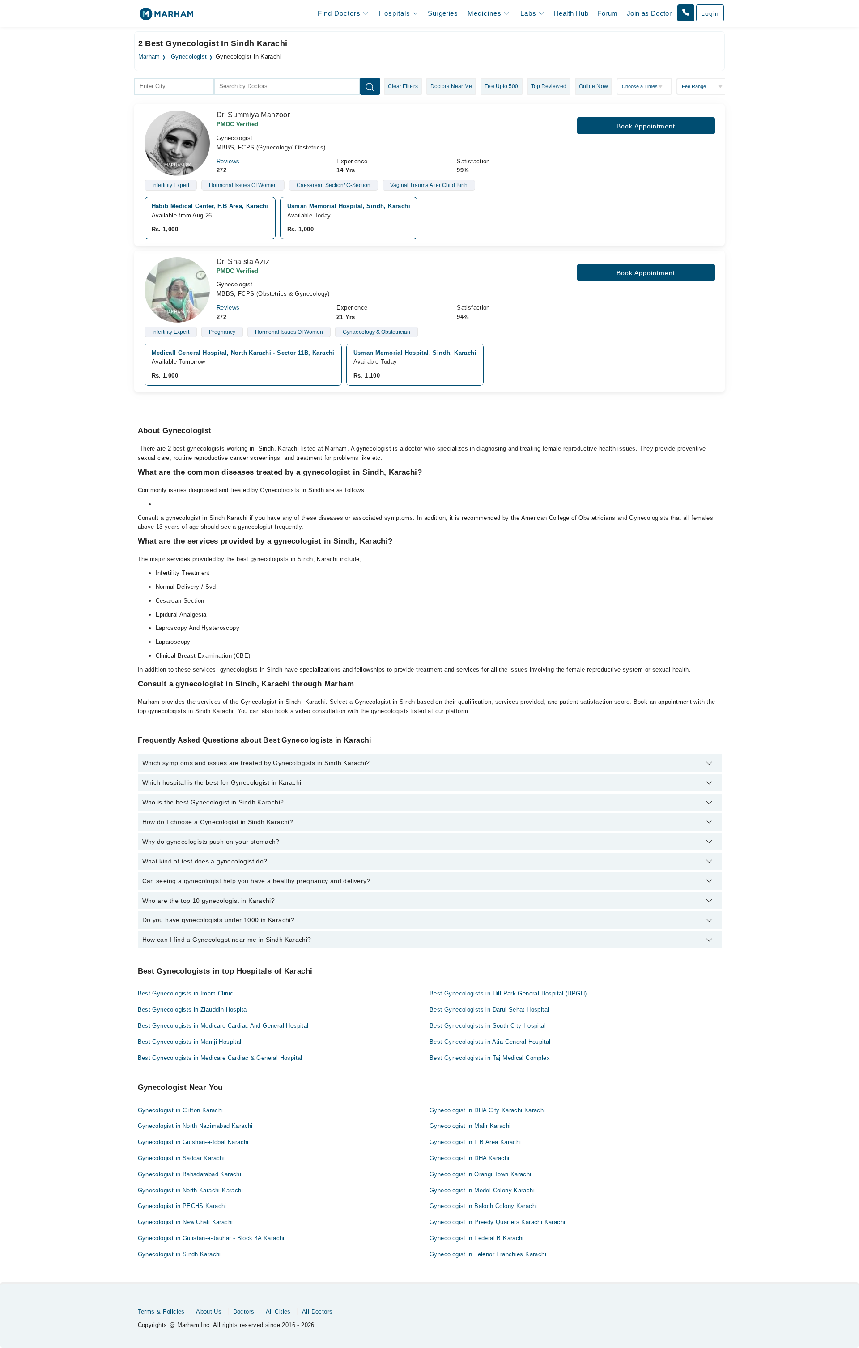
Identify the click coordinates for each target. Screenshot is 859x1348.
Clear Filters (403, 86)
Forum (607, 13)
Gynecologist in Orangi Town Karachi (481, 1174)
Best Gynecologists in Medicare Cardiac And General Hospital (223, 1025)
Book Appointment (646, 126)
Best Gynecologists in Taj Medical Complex (490, 1058)
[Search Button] (370, 86)
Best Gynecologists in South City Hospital (488, 1025)
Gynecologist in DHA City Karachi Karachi (487, 1110)
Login (710, 13)
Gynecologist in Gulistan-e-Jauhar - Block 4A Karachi (211, 1238)
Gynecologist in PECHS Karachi (182, 1206)
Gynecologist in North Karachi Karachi (190, 1190)
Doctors (244, 1311)
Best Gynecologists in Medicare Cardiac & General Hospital (220, 1058)
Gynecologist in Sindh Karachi (179, 1254)
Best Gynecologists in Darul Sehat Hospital (489, 1009)
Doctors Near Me (451, 86)
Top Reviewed (548, 86)
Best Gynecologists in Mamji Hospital (190, 1041)
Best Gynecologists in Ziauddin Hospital (193, 1009)
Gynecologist (189, 57)
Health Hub (571, 13)
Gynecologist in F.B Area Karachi (475, 1142)
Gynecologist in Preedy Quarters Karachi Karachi (497, 1222)
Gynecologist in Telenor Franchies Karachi (488, 1254)
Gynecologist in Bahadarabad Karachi (190, 1174)
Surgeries (443, 13)
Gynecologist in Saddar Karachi (181, 1158)
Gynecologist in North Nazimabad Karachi (195, 1126)
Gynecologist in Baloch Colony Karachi (483, 1206)
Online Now (593, 86)
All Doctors (317, 1311)
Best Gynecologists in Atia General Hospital (490, 1041)
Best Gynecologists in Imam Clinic (186, 993)
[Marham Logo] (166, 16)
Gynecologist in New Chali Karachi (185, 1222)
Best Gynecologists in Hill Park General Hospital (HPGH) (508, 993)
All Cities (278, 1311)
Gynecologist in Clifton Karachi (180, 1110)
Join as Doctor (649, 13)
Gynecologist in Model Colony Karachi (482, 1190)
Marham (149, 57)
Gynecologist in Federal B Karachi (477, 1238)
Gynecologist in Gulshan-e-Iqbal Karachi (193, 1142)
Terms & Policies (161, 1311)
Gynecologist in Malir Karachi (470, 1126)
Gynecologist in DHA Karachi (470, 1158)
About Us (208, 1311)
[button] (685, 12)
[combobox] (174, 86)
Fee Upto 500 (501, 86)
